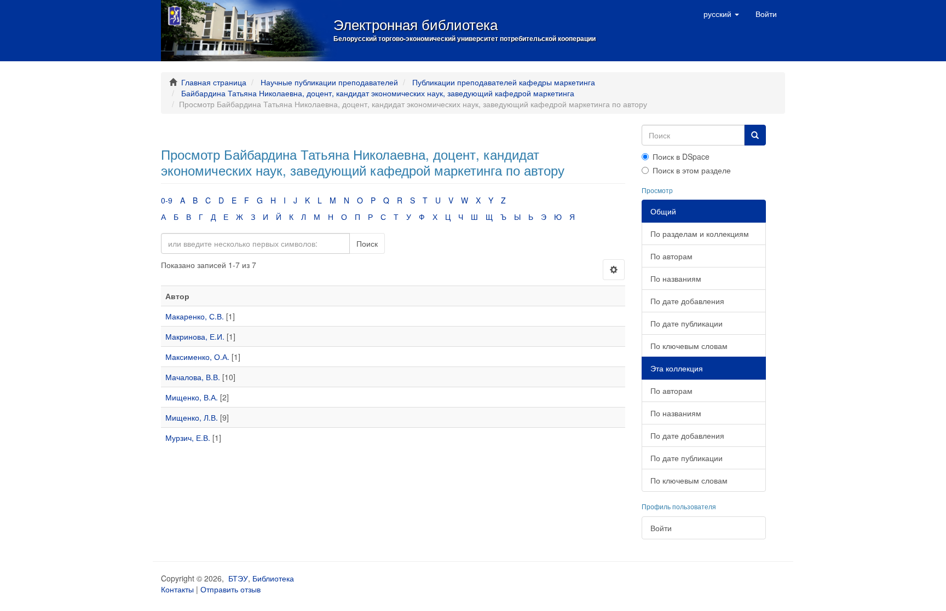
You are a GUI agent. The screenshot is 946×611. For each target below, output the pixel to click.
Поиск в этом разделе (692, 170)
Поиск (367, 243)
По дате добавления (687, 300)
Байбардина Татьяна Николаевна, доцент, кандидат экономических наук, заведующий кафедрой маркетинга (377, 93)
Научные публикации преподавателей (329, 82)
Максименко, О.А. (197, 356)
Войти (661, 527)
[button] (721, 13)
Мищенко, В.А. (191, 397)
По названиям (675, 278)
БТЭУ (238, 578)
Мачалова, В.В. (192, 376)
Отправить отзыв (230, 589)
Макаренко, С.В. (194, 316)
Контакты (177, 589)
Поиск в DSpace (681, 156)
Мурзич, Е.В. (187, 437)
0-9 (166, 200)
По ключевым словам (689, 345)
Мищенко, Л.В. (191, 417)
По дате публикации (686, 323)
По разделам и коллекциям (699, 233)
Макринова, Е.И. (194, 336)
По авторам (671, 256)
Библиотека (273, 578)
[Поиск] (755, 135)
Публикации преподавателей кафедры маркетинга (503, 82)
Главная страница (213, 82)
